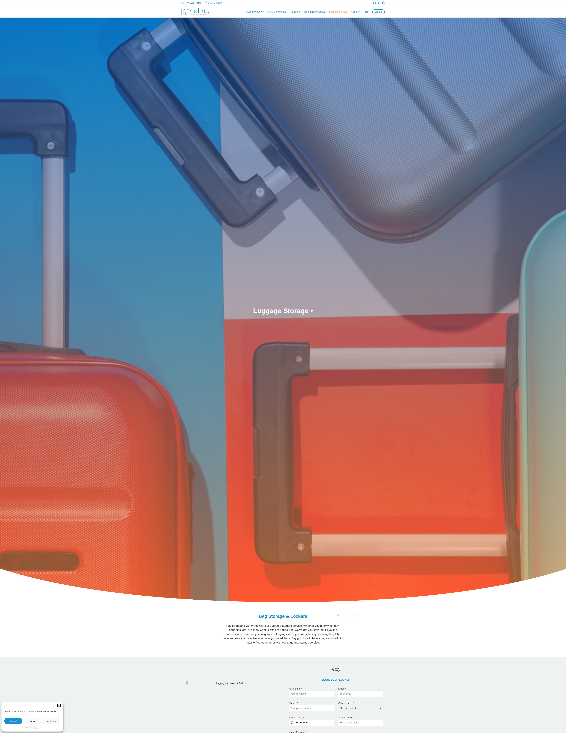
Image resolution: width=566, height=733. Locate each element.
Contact (355, 11)
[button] (58, 705)
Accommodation (255, 11)
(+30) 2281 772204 (193, 3)
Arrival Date (296, 717)
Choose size (346, 703)
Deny (32, 721)
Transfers (295, 11)
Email (342, 688)
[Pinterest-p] (379, 2)
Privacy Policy (31, 728)
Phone (293, 703)
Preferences (51, 721)
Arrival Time (346, 717)
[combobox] (360, 708)
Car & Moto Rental (277, 11)
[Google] (383, 2)
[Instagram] (374, 2)
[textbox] (358, 708)
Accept (13, 721)
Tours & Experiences (315, 11)
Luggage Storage (338, 11)
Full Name (295, 688)
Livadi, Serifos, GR (216, 3)
